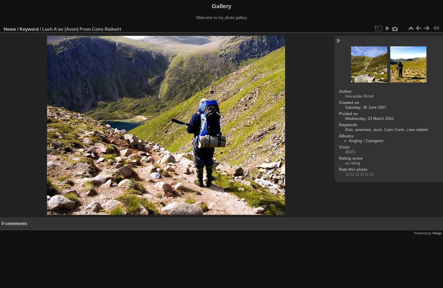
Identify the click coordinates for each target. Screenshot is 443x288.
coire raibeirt (417, 129)
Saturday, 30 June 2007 (365, 107)
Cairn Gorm (394, 129)
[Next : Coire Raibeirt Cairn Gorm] (426, 28)
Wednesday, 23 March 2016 (369, 118)
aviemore (363, 129)
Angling (355, 141)
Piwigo (437, 233)
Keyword (29, 29)
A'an (349, 129)
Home (10, 29)
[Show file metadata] (395, 28)
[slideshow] (387, 28)
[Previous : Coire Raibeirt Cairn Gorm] (419, 28)
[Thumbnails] (411, 28)
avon (377, 129)
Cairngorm (374, 141)
